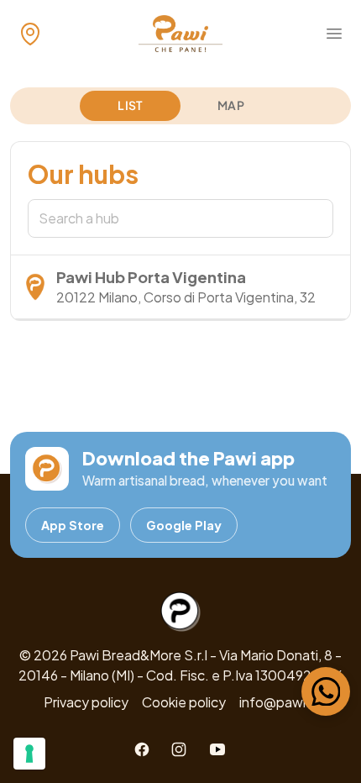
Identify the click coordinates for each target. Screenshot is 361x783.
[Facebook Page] (141, 749)
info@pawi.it (278, 702)
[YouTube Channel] (217, 749)
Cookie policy (184, 702)
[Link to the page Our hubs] (30, 33)
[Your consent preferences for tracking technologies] (29, 754)
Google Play (184, 525)
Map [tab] (230, 105)
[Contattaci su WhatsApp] (325, 691)
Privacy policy (86, 702)
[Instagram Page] (178, 749)
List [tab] (130, 105)
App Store (72, 525)
